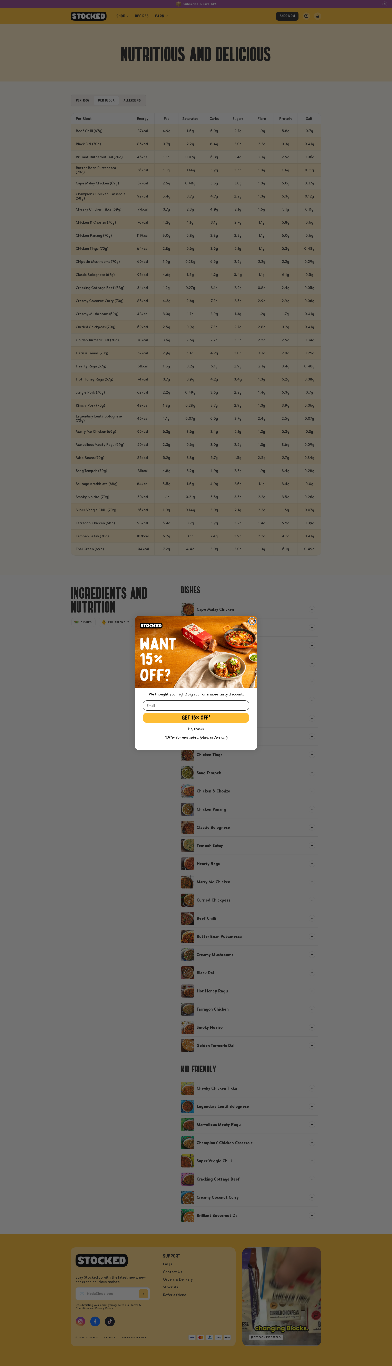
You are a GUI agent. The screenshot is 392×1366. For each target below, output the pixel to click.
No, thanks (196, 729)
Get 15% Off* (196, 717)
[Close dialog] (252, 621)
